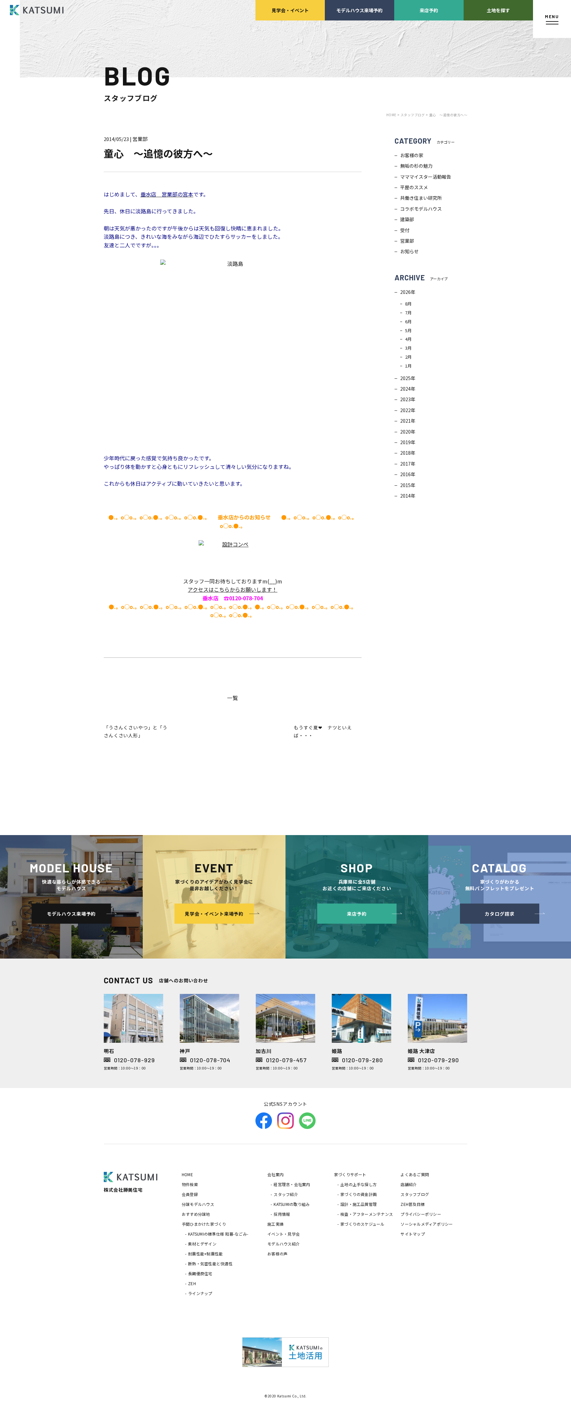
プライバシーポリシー (420, 1214)
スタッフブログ (414, 1194)
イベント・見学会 (283, 1234)
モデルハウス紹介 (283, 1244)
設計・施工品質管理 (358, 1204)
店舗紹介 (408, 1184)
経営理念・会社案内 (292, 1184)
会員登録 (190, 1194)
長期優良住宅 (200, 1273)
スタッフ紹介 (286, 1194)
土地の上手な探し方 (358, 1184)
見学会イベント (290, 10)
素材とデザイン (202, 1244)
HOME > (393, 114)
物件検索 (190, 1184)
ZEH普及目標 (412, 1204)
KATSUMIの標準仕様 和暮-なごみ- (218, 1234)
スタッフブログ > (414, 114)
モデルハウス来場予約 (359, 10)
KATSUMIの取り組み (292, 1204)
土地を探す (498, 10)
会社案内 (275, 1174)
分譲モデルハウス (198, 1204)
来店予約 (429, 10)
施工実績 (275, 1224)
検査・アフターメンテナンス (366, 1214)
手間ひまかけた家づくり (204, 1224)
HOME (187, 1174)
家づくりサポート (350, 1174)
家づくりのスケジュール (362, 1224)
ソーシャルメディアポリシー (426, 1224)
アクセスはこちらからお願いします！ (232, 589)
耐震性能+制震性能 (205, 1253)
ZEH (192, 1283)
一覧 (232, 698)
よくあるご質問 (414, 1174)
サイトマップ (412, 1234)
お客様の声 (277, 1253)
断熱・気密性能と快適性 (210, 1263)
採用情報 (282, 1214)
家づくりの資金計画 (358, 1194)
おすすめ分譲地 (196, 1214)
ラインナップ (200, 1293)
